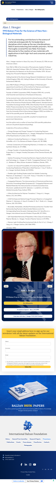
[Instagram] (30, 464)
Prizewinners (20, 9)
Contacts (46, 442)
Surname (7, 348)
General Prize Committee (19, 439)
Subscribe (28, 367)
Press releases (27, 442)
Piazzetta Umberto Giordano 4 (12, 455)
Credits (28, 475)
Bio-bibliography (28, 303)
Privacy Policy (24, 472)
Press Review (38, 442)
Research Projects (35, 439)
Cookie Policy (32, 472)
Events (18, 442)
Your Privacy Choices (33, 481)
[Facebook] (21, 464)
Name (6, 341)
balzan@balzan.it (9, 457)
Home (13, 9)
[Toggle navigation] (51, 2)
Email (6, 355)
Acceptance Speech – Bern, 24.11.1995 (28, 309)
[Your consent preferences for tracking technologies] (53, 480)
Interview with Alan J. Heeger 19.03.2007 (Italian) (28, 316)
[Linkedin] (25, 464)
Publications (10, 442)
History (7, 439)
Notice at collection (18, 481)
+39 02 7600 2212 (9, 459)
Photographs (28, 445)
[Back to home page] (3, 2)
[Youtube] (34, 464)
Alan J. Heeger (29, 9)
